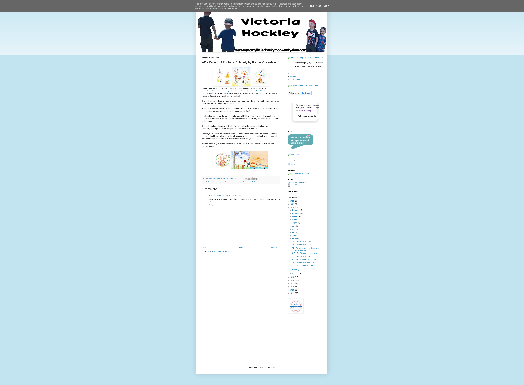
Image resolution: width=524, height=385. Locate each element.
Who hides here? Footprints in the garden (227, 91)
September (296, 220)
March (294, 239)
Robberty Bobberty (258, 182)
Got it (326, 6)
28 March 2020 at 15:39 (232, 196)
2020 (292, 207)
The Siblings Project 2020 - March (304, 259)
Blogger (272, 367)
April (294, 236)
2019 (292, 277)
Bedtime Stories (313, 66)
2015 (292, 290)
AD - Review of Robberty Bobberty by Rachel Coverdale (306, 249)
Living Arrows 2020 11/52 (301, 256)
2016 (292, 287)
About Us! (293, 74)
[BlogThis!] (248, 178)
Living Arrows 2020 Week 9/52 (303, 266)
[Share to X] (251, 178)
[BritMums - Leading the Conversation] (303, 86)
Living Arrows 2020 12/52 (301, 245)
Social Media (295, 79)
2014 (292, 293)
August (295, 223)
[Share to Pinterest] (256, 178)
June (294, 229)
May (294, 232)
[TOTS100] (292, 184)
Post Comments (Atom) (220, 251)
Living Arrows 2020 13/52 (301, 242)
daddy (219, 182)
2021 (292, 204)
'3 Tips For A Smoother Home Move (305, 253)
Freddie (224, 182)
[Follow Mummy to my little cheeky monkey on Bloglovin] (300, 94)
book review (212, 182)
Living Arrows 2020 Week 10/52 (303, 263)
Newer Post (207, 247)
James (230, 182)
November (296, 213)
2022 (292, 201)
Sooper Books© (318, 63)
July (294, 226)
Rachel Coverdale (245, 182)
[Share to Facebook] (253, 178)
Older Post (275, 247)
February (295, 270)
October (295, 216)
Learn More (315, 6)
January (295, 273)
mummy (235, 182)
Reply (211, 205)
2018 (292, 280)
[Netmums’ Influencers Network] (298, 174)
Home (241, 247)
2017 (292, 284)
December (296, 210)
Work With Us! (295, 76)
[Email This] (246, 178)
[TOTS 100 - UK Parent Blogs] (299, 182)
